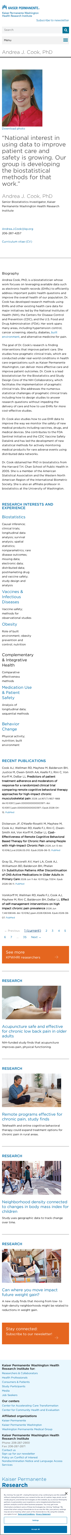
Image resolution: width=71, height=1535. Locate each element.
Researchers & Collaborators (20, 1373)
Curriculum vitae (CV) (17, 241)
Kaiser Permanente (14, 1420)
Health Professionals (14, 1377)
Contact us (9, 1450)
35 (25, 937)
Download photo (13, 128)
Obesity (9, 624)
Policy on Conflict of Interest (20, 1457)
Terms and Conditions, (26, 1514)
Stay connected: (21, 1329)
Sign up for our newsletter (18, 1454)
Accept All (35, 1529)
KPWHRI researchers (23, 957)
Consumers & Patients (16, 1382)
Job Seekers (9, 1395)
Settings (35, 1520)
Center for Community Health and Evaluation (30, 1410)
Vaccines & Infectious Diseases (12, 597)
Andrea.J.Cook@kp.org (17, 229)
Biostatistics (13, 517)
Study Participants (13, 1386)
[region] (35, 1511)
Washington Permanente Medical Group (27, 1429)
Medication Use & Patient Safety (17, 693)
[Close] (66, 1493)
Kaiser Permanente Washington (22, 1425)
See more (15, 952)
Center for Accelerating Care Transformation (30, 1405)
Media (6, 1391)
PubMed (9, 812)
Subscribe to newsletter (52, 20)
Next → (36, 937)
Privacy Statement (43, 1514)
